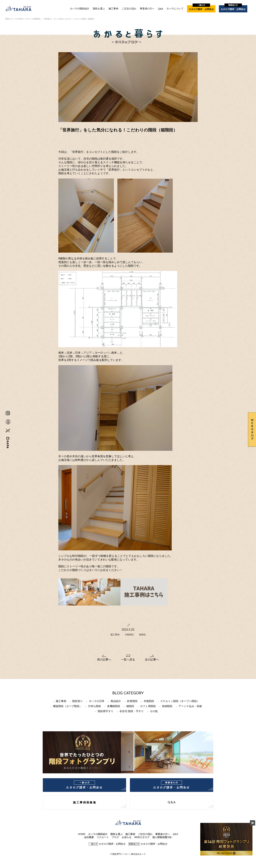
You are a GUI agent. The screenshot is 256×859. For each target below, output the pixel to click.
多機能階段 (113, 706)
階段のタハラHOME (13, 19)
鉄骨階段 (132, 701)
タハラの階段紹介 (79, 8)
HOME (81, 834)
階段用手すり (105, 711)
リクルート (103, 837)
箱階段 (142, 634)
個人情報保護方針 (162, 837)
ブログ (27, 19)
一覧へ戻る (128, 659)
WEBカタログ (142, 837)
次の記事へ (152, 659)
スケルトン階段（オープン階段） (179, 701)
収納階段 (167, 706)
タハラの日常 (96, 701)
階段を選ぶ (99, 8)
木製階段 (36, 19)
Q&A (160, 8)
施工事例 (113, 8)
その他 (154, 711)
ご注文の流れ (129, 8)
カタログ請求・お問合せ (201, 7)
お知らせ (126, 837)
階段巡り (77, 701)
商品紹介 (116, 701)
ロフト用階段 (148, 706)
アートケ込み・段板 (190, 706)
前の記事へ (104, 659)
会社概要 (89, 837)
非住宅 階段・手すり (131, 711)
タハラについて (175, 8)
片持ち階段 (94, 706)
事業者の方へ (147, 8)
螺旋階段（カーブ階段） (67, 706)
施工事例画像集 (84, 802)
